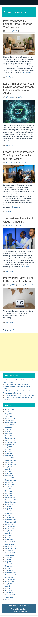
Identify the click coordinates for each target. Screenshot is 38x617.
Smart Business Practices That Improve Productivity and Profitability (18, 155)
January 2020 (9, 544)
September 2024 (10, 442)
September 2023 (10, 464)
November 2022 (10, 480)
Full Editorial (24, 31)
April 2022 (8, 493)
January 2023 (9, 478)
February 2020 (10, 542)
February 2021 (10, 515)
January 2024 (9, 458)
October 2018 (9, 577)
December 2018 (10, 573)
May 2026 (8, 414)
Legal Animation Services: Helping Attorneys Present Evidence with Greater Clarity (19, 88)
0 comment (29, 285)
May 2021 (8, 509)
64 (11, 329)
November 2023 (10, 460)
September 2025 (10, 422)
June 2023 (8, 469)
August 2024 (9, 445)
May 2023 (8, 471)
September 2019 (10, 553)
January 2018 (9, 592)
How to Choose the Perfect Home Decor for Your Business (17, 23)
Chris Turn (21, 225)
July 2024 (8, 447)
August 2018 (9, 581)
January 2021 (9, 517)
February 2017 (10, 599)
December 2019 (10, 546)
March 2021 (9, 513)
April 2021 (8, 511)
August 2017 (9, 597)
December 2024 (10, 438)
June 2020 (8, 533)
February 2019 (10, 568)
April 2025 (8, 434)
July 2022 (8, 487)
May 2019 (8, 562)
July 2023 (8, 467)
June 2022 (8, 489)
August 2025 (9, 425)
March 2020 (9, 539)
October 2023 (9, 462)
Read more (27, 72)
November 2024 (10, 440)
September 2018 (10, 579)
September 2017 (10, 595)
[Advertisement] (19, 352)
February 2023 (10, 475)
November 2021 (10, 500)
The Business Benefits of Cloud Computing (18, 219)
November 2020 (10, 522)
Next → (16, 329)
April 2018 (8, 590)
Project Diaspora (14, 12)
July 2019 (8, 557)
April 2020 (8, 537)
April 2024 (8, 451)
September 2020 (10, 526)
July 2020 (8, 531)
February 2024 (10, 456)
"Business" (9, 212)
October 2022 (9, 482)
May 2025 (8, 431)
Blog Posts (9, 77)
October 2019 (9, 551)
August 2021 (9, 504)
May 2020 (8, 535)
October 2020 (9, 524)
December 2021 (10, 498)
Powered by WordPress (19, 609)
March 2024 (9, 453)
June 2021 (8, 506)
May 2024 (8, 449)
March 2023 (9, 473)
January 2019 (9, 570)
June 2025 (8, 429)
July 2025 (8, 427)
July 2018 (8, 584)
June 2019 (8, 559)
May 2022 (8, 491)
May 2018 (8, 588)
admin (20, 285)
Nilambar (24, 611)
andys (20, 97)
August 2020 (9, 528)
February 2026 (10, 418)
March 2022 (9, 495)
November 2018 (10, 575)
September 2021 (10, 502)
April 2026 (8, 416)
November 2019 (10, 548)
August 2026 (9, 409)
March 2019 (9, 566)
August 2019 (9, 555)
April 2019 (8, 564)
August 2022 (9, 484)
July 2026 (8, 411)
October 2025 (9, 420)
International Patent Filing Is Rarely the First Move (18, 279)
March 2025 (9, 436)
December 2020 (10, 520)
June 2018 (8, 586)
